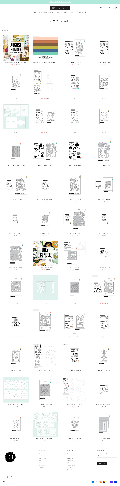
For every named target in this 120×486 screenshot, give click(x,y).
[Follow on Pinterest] (11, 477)
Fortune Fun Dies (16, 370)
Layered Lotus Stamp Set (74, 370)
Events (40, 463)
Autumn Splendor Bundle (74, 233)
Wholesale (69, 469)
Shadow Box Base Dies (104, 438)
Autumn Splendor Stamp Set (104, 233)
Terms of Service (71, 465)
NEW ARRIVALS (14, 17)
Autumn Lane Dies (16, 96)
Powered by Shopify (65, 481)
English (22, 481)
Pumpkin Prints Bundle (45, 165)
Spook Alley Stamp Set (16, 233)
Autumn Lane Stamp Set (104, 62)
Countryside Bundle (45, 96)
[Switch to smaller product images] (5, 30)
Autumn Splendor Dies (16, 267)
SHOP (40, 12)
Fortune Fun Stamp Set (104, 336)
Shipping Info (70, 458)
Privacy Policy (70, 463)
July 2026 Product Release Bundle (45, 267)
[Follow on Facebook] (4, 477)
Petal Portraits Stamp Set (104, 404)
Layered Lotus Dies (104, 370)
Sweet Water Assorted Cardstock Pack (45, 62)
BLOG (58, 12)
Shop (8, 17)
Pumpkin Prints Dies (104, 165)
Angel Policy (70, 460)
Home (4, 17)
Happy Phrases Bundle (45, 131)
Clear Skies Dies (16, 302)
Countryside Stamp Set (75, 96)
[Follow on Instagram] (7, 477)
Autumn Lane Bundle (74, 62)
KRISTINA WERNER (49, 12)
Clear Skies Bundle (74, 267)
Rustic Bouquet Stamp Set (45, 199)
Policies (69, 472)
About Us (69, 467)
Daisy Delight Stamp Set (16, 336)
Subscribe (102, 463)
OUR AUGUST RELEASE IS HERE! (60, 2)
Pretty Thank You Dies (74, 438)
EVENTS (65, 12)
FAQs (68, 453)
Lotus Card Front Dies (45, 404)
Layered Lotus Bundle (45, 370)
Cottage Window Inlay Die (75, 302)
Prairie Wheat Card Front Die (16, 165)
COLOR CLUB (73, 12)
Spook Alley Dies (45, 233)
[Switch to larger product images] (2, 30)
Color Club (41, 465)
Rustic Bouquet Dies (75, 199)
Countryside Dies (104, 96)
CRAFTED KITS (83, 12)
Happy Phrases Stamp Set (74, 131)
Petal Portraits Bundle (74, 404)
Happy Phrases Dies (104, 131)
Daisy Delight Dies (45, 336)
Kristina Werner (42, 458)
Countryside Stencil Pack (16, 131)
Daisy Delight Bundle (104, 302)
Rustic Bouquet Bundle (16, 199)
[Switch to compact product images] (7, 30)
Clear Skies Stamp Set (104, 267)
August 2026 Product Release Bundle (16, 62)
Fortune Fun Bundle (75, 336)
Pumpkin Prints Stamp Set (74, 165)
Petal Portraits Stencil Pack (45, 438)
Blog (40, 460)
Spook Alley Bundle (104, 199)
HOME (34, 12)
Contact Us (69, 456)
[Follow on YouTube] (15, 477)
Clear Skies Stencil (45, 302)
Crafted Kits (41, 467)
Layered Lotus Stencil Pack (16, 404)
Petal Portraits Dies (16, 438)
